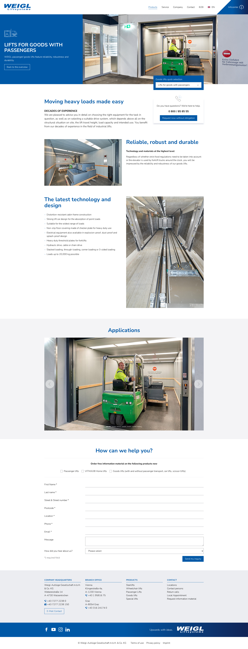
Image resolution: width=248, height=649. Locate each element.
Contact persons (175, 588)
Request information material (181, 598)
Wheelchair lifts (134, 588)
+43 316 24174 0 (97, 607)
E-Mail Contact (54, 611)
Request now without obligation (178, 118)
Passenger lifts (71, 471)
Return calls (173, 592)
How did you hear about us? (58, 551)
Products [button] (153, 7)
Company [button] (178, 7)
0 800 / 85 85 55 (178, 111)
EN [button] (213, 7)
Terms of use (137, 643)
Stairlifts (130, 585)
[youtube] (53, 630)
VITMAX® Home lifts (96, 471)
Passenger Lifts (134, 592)
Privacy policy (153, 643)
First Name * (50, 484)
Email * (48, 531)
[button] (232, 7)
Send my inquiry (193, 558)
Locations (172, 585)
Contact (191, 7)
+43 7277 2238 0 (56, 601)
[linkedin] (67, 630)
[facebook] (46, 630)
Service (165, 7)
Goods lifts (131, 595)
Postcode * (49, 508)
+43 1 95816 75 (97, 595)
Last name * (50, 492)
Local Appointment (176, 595)
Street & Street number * (56, 500)
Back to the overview (17, 67)
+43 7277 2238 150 (58, 604)
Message (48, 539)
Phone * (48, 523)
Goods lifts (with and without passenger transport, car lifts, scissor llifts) (149, 471)
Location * (49, 516)
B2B (201, 7)
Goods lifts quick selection (169, 79)
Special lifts (132, 598)
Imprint (166, 643)
